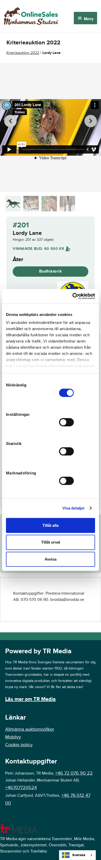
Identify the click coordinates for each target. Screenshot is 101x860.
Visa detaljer (73, 508)
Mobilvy (13, 737)
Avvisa (50, 559)
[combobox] (77, 855)
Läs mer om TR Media (30, 699)
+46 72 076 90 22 (74, 773)
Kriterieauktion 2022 (22, 53)
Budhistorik (50, 271)
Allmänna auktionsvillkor (29, 729)
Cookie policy (19, 744)
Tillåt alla (50, 525)
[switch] (66, 422)
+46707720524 (21, 787)
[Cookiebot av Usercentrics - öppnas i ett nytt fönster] (72, 296)
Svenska (78, 855)
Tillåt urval (50, 542)
